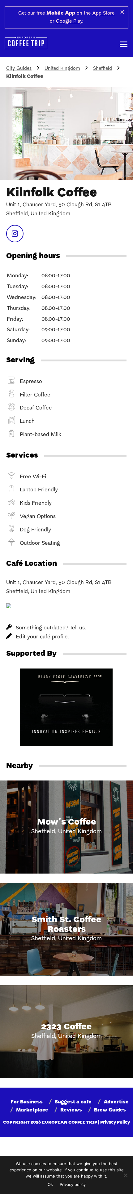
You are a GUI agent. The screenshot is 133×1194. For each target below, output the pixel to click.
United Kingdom (62, 68)
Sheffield (102, 68)
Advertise (116, 1102)
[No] (125, 1175)
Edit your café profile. (42, 637)
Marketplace (32, 1110)
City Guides (19, 68)
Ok (50, 1184)
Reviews (71, 1110)
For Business (27, 1102)
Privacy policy (73, 1184)
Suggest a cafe (73, 1102)
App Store (103, 13)
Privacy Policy (115, 1122)
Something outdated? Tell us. (51, 628)
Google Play (69, 21)
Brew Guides (110, 1110)
